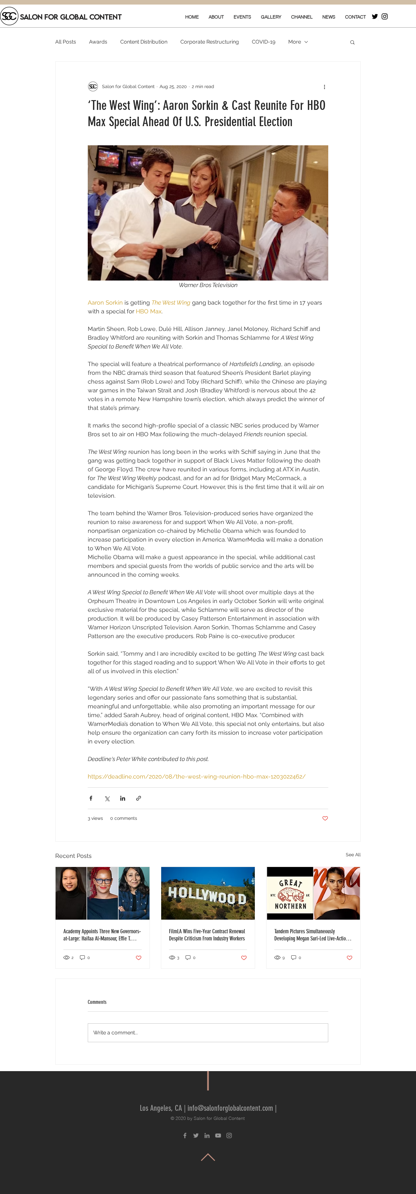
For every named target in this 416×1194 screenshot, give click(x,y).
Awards (98, 42)
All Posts (65, 42)
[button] (352, 42)
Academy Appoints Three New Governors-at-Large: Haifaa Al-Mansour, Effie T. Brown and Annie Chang (102, 935)
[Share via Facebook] (91, 798)
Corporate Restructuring (209, 42)
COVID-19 (263, 42)
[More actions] (324, 86)
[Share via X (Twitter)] (107, 798)
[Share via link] (139, 798)
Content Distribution (143, 42)
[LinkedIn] (207, 1135)
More (294, 42)
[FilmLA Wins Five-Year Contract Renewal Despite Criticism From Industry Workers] (208, 893)
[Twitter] (375, 16)
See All (353, 854)
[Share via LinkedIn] (123, 798)
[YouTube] (218, 1135)
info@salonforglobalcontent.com (230, 1108)
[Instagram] (385, 16)
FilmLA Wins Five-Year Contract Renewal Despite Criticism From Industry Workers (207, 935)
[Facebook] (184, 1135)
